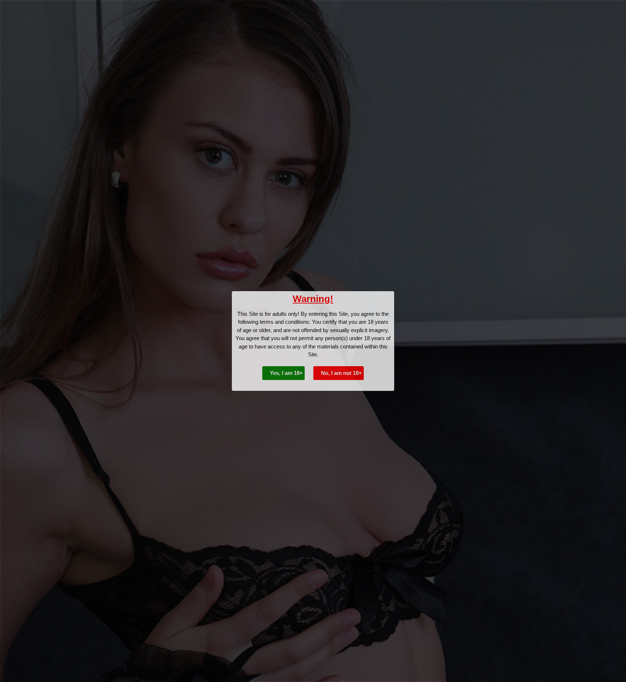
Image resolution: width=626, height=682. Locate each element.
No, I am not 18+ (341, 373)
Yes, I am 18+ (285, 373)
